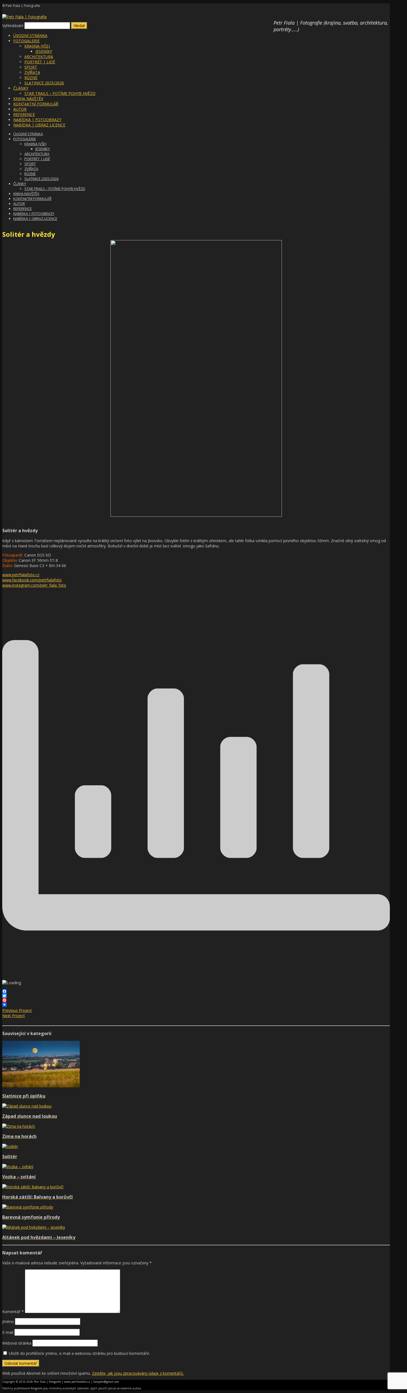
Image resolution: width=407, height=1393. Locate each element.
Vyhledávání (12, 25)
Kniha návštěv (28, 98)
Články (20, 88)
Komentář (13, 1311)
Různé (30, 77)
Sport (30, 67)
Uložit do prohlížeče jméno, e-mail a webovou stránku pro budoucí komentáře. (79, 1353)
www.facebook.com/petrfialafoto (32, 580)
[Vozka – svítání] (17, 1166)
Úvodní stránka (30, 35)
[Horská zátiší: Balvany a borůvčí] (32, 1186)
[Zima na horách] (18, 1126)
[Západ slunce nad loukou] (26, 1106)
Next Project (13, 1015)
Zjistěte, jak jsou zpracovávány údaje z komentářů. (138, 1373)
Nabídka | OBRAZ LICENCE (39, 125)
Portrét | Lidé (39, 61)
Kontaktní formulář (35, 103)
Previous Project (17, 1010)
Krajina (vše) (37, 46)
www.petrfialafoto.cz (20, 574)
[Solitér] (10, 1146)
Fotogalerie (26, 40)
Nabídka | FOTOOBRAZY (37, 119)
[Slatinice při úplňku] (41, 1085)
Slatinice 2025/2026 (44, 82)
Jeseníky (43, 51)
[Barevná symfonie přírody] (27, 1207)
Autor (20, 109)
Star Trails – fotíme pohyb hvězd (60, 93)
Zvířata (32, 72)
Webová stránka (16, 1343)
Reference (24, 114)
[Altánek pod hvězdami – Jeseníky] (33, 1227)
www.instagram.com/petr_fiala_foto (34, 585)
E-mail (7, 1332)
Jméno (8, 1321)
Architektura (38, 56)
